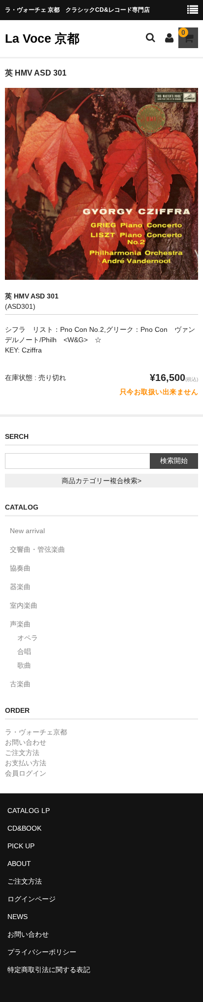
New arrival (27, 531)
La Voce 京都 (42, 38)
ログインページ (31, 899)
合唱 (24, 651)
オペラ (27, 638)
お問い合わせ (25, 742)
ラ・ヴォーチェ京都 (36, 732)
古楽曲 (20, 684)
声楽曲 (20, 624)
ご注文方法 (22, 753)
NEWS (17, 917)
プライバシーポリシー (41, 952)
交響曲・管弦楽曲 (37, 549)
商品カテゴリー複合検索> (101, 481)
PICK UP (20, 846)
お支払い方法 (25, 763)
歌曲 (24, 665)
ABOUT (19, 863)
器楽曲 (20, 587)
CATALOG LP (28, 810)
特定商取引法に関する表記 (48, 970)
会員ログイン (25, 773)
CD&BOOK (24, 828)
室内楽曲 (23, 605)
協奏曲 (20, 568)
